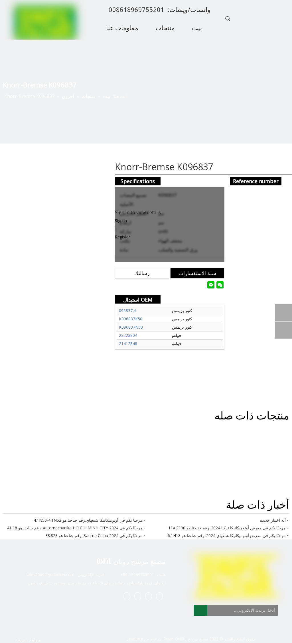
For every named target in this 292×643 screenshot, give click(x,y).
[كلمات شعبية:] (228, 18)
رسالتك (142, 273)
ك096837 (127, 310)
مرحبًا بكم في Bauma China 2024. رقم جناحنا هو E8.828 (94, 535)
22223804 (128, 335)
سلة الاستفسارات (197, 273)
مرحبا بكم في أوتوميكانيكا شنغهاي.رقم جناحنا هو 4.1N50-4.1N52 (88, 520)
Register (122, 236)
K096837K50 (130, 319)
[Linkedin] (148, 596)
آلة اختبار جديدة (273, 520)
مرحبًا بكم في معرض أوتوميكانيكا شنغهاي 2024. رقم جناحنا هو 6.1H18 (227, 535)
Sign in (121, 220)
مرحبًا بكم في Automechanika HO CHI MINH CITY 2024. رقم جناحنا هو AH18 (75, 528)
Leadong (134, 639)
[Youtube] (126, 596)
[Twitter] (137, 596)
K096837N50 (131, 327)
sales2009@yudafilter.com (50, 574)
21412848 (128, 343)
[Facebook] (159, 596)
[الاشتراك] (200, 610)
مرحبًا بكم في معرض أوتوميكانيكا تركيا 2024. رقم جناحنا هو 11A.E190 (227, 528)
